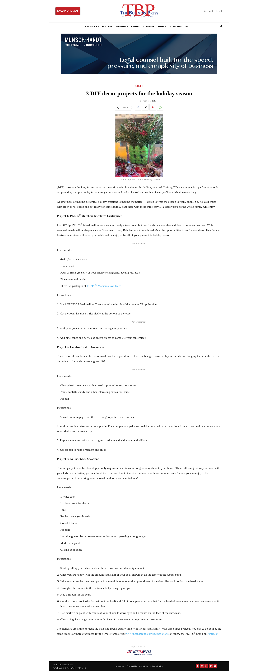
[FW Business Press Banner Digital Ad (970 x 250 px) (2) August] (139, 54)
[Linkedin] (206, 666)
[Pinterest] (152, 107)
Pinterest (212, 633)
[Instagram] (202, 666)
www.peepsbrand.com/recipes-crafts (147, 633)
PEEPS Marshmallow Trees (104, 285)
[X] (145, 107)
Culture (139, 85)
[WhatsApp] (160, 107)
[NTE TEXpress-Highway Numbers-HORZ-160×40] (139, 652)
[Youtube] (215, 666)
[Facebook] (138, 107)
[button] (220, 26)
